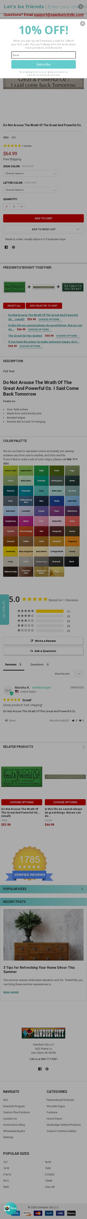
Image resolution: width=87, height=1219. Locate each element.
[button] (82, 23)
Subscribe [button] (43, 64)
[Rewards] (10, 1208)
